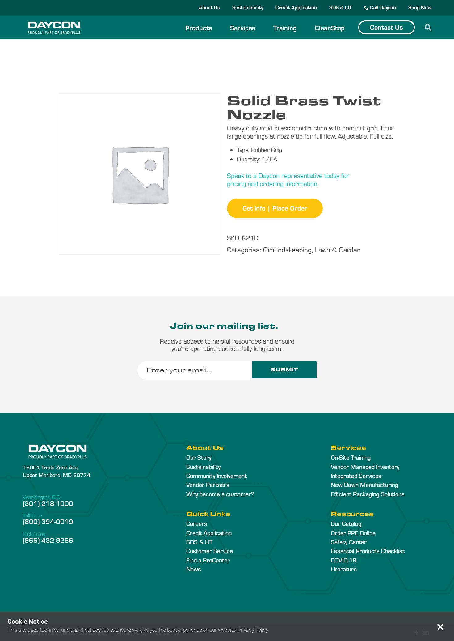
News (193, 569)
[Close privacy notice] (440, 627)
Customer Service (209, 550)
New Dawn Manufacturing (364, 484)
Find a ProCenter (208, 560)
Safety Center (349, 541)
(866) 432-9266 (48, 539)
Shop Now (419, 7)
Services (242, 27)
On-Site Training (351, 457)
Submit (284, 369)
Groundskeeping (287, 249)
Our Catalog (346, 523)
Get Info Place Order (274, 207)
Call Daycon (382, 7)
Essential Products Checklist (368, 550)
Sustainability (247, 7)
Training (285, 27)
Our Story (198, 457)
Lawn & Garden (338, 249)
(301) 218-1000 (48, 503)
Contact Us (386, 27)
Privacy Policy (253, 630)
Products (198, 27)
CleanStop (330, 27)
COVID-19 (343, 560)
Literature (344, 569)
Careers (196, 523)
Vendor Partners (207, 484)
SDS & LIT (340, 7)
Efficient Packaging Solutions (368, 493)
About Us (209, 7)
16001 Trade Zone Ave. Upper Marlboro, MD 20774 (56, 471)
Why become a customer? (220, 493)
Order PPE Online (353, 532)
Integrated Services (356, 475)
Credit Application (296, 7)
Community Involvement (216, 475)
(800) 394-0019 (48, 521)
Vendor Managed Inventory (365, 466)
